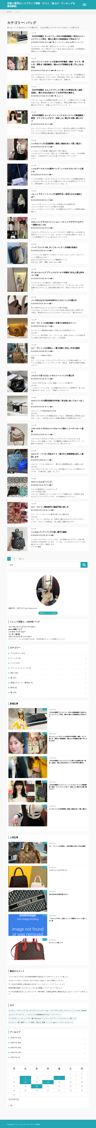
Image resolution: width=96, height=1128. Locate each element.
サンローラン (79, 42)
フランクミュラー (38, 1010)
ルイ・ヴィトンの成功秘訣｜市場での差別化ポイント (53, 323)
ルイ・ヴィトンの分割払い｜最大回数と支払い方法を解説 (55, 348)
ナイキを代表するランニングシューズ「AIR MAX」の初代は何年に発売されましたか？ (40, 992)
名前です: (12, 608)
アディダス (58, 1010)
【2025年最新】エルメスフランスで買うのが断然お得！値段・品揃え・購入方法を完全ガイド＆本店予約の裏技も (67, 762)
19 (37, 1086)
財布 (14, 687)
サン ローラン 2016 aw (63, 42)
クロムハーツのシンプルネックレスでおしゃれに (26, 980)
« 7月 (10, 1106)
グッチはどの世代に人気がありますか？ (23, 984)
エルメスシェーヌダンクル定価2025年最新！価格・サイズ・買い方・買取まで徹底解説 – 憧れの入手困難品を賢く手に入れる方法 (57, 64)
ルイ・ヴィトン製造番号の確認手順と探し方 (50, 507)
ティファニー (56, 1014)
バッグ (33, 33)
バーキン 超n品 (14, 634)
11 (25, 1082)
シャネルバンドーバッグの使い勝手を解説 (49, 532)
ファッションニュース (21, 668)
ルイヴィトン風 (14, 1022)
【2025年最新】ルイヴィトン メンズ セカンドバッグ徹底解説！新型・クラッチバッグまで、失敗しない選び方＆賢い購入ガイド (58, 118)
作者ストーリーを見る (48, 613)
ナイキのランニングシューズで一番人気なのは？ (25, 1018)
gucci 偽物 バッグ (15, 629)
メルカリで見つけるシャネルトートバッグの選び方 (52, 376)
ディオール (20, 1014)
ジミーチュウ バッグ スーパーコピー (22, 627)
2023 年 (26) (16, 1052)
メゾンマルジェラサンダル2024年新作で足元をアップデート (30, 977)
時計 (14, 673)
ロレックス (50, 1010)
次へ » (21, 559)
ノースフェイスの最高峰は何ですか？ (38, 1014)
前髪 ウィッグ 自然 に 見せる (31, 1022)
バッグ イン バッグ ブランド (58, 870)
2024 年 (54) (16, 1047)
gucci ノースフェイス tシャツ (63, 1022)
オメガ (29, 1010)
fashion (83, 1010)
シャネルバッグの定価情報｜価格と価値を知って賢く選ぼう (56, 144)
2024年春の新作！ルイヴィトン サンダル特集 (25, 988)
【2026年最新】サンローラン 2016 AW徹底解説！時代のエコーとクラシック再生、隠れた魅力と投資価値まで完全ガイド (68, 714)
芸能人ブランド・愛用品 (22, 683)
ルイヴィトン (68, 1010)
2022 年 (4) (15, 1057)
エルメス (60, 70)
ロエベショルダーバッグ (41, 482)
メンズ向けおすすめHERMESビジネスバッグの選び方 (54, 300)
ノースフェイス (20, 1010)
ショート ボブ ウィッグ (52, 1018)
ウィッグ (16, 658)
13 (48, 1082)
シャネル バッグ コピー (17, 632)
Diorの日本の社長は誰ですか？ (59, 894)
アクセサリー (18, 653)
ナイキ (11, 1010)
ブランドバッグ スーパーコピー (20, 636)
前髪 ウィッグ (47, 1022)
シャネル (77, 1010)
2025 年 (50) (16, 1043)
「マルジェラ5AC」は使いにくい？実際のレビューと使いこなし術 (68, 919)
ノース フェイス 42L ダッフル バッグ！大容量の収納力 (54, 247)
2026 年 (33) (16, 1038)
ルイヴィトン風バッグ (56, 942)
